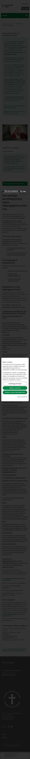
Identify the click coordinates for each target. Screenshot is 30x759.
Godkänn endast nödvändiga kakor (15, 392)
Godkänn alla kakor (15, 388)
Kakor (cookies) (23, 397)
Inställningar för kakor (15, 383)
